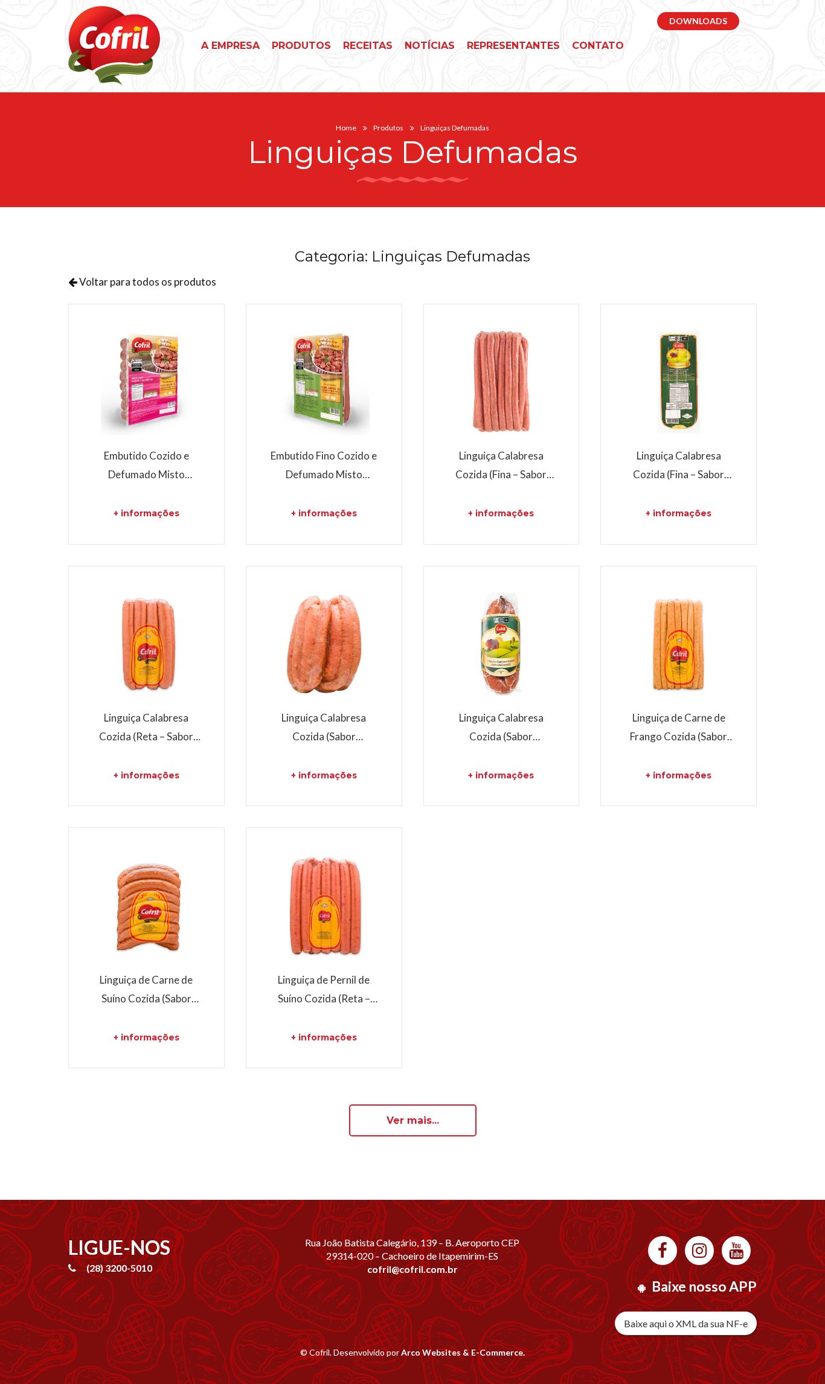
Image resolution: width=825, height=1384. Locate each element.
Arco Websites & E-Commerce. (463, 1352)
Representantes (513, 45)
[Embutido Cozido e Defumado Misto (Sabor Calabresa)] (146, 381)
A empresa (230, 45)
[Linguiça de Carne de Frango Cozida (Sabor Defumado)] (678, 644)
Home (346, 127)
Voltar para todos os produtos (146, 281)
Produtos (301, 45)
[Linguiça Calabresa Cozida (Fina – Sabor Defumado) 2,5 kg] (501, 381)
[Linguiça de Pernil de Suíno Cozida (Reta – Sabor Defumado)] (324, 905)
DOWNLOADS (698, 21)
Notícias (430, 45)
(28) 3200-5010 (119, 1267)
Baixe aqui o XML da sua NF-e (686, 1323)
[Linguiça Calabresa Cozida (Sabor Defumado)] (324, 644)
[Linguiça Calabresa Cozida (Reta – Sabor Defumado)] (146, 644)
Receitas (368, 45)
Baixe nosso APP (704, 1286)
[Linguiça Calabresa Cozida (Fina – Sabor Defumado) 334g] (678, 381)
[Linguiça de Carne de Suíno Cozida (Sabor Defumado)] (146, 905)
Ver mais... (413, 1120)
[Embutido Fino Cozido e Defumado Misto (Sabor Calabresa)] (324, 381)
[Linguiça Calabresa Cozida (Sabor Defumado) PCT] (501, 644)
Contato (598, 45)
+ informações (146, 513)
